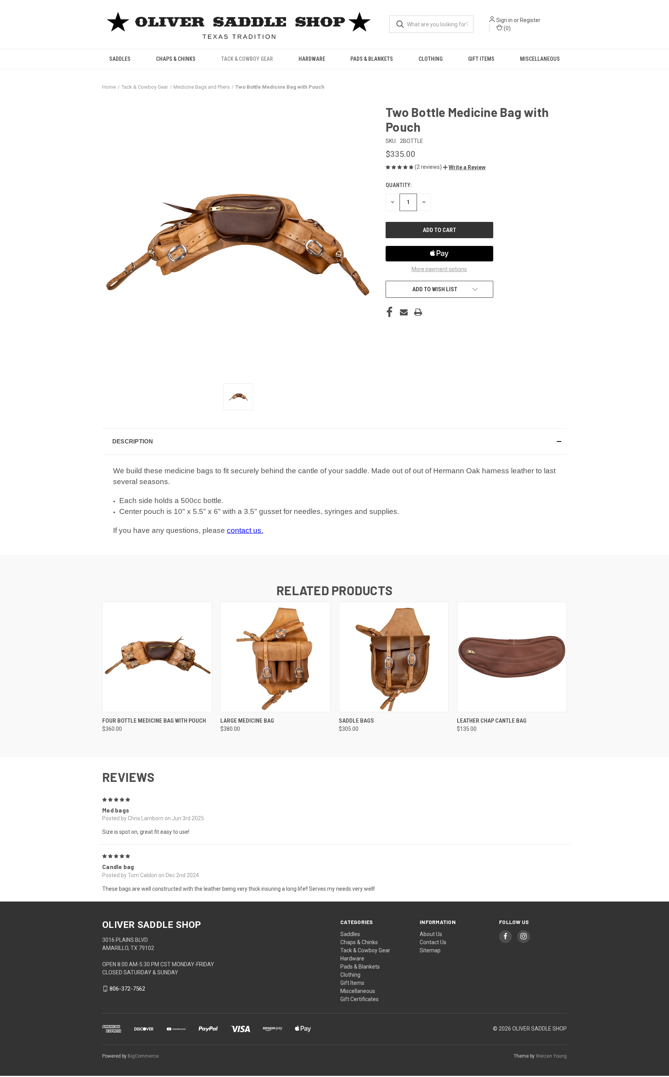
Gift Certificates (359, 999)
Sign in (504, 20)
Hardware (311, 59)
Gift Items (481, 59)
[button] (464, 167)
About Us (431, 934)
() (507, 28)
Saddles (119, 59)
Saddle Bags (356, 720)
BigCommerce (143, 1056)
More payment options (439, 269)
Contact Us (433, 942)
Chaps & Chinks (176, 59)
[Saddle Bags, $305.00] (393, 657)
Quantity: (399, 185)
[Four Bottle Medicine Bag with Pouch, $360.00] (157, 657)
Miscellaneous (540, 59)
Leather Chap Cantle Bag (492, 720)
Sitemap (430, 950)
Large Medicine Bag (247, 720)
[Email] (404, 312)
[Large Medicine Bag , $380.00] (275, 657)
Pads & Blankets (371, 59)
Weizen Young (551, 1056)
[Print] (418, 312)
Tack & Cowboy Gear (247, 59)
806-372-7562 (127, 988)
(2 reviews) (429, 167)
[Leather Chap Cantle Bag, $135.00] (511, 657)
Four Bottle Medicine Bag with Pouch (154, 720)
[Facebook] (389, 312)
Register (530, 20)
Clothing (431, 59)
